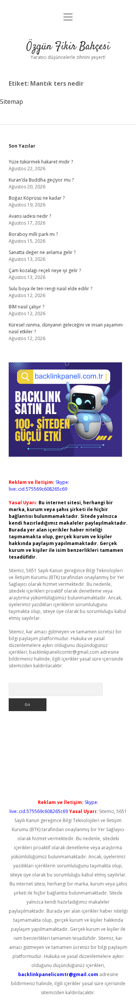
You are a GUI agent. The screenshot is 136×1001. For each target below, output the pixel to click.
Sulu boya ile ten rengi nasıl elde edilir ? (50, 288)
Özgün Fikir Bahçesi (68, 46)
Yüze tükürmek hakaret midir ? (41, 162)
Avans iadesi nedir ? (30, 216)
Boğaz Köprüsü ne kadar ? (37, 198)
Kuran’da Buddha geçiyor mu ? (41, 180)
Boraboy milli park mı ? (33, 234)
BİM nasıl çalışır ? (26, 306)
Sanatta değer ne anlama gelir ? (42, 252)
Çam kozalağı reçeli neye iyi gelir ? (45, 270)
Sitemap (11, 101)
